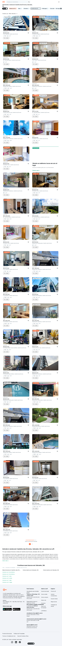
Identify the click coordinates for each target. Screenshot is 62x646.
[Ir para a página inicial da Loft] (4, 2)
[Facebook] (20, 642)
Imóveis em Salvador (10, 567)
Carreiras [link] (43, 603)
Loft (3, 567)
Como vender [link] (44, 594)
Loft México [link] (44, 610)
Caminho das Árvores (22, 567)
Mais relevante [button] (12, 13)
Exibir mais (4, 560)
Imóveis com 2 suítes (7, 578)
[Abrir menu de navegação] (59, 2)
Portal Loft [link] (53, 591)
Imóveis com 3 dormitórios (8, 574)
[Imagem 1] (45, 29)
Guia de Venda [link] (54, 598)
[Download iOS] (16, 609)
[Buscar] (29, 2)
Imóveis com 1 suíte (6, 576)
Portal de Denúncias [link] (7, 633)
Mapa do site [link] (54, 601)
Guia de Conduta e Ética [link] (22, 636)
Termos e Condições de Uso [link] (8, 636)
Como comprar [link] (44, 597)
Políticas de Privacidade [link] (19, 633)
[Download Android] (7, 609)
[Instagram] (12, 642)
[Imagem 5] (19, 55)
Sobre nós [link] (43, 600)
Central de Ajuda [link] (45, 591)
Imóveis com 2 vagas (7, 582)
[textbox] (18, 1)
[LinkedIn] (16, 642)
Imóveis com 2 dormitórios (8, 572)
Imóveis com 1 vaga (6, 580)
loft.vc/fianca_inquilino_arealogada (35, 604)
